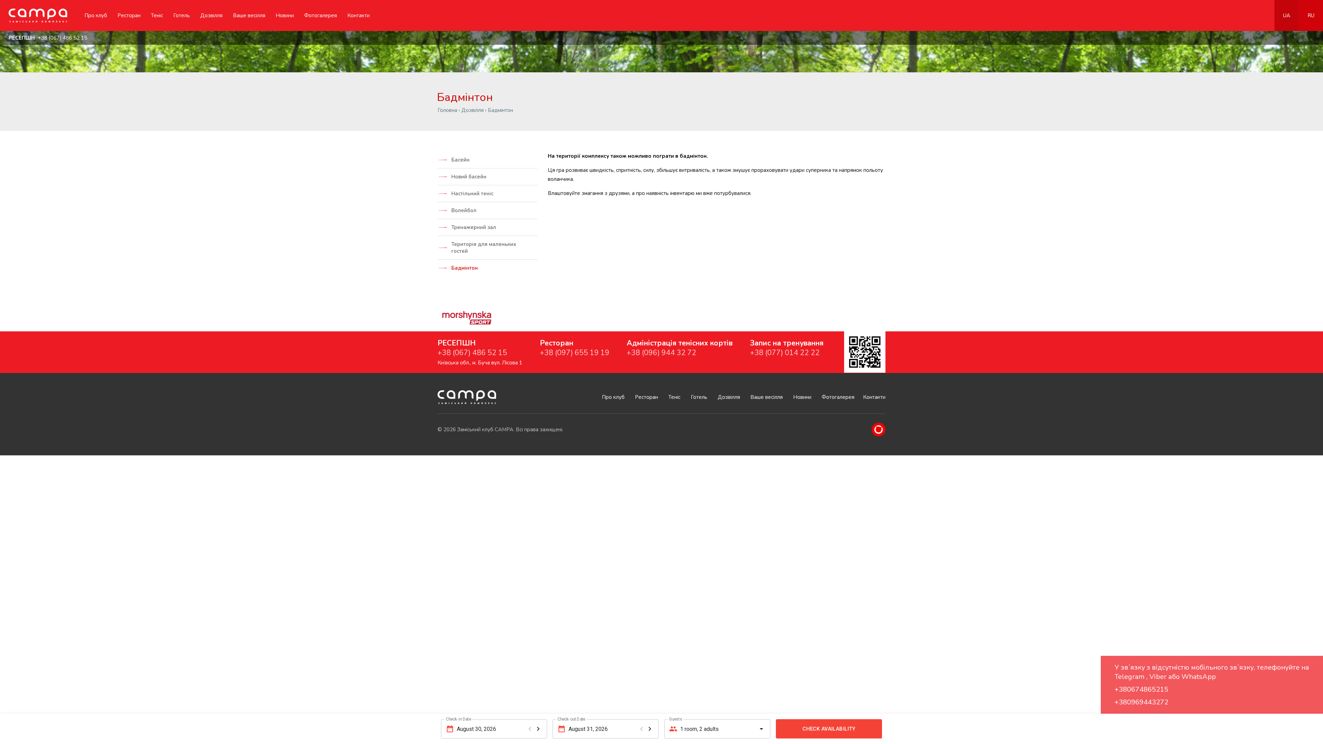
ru (1310, 15)
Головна (447, 110)
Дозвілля (211, 15)
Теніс (157, 15)
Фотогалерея (320, 15)
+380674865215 (1141, 689)
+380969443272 (1141, 702)
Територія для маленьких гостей (483, 248)
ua (1286, 15)
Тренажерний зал (473, 227)
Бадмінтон (464, 268)
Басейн (460, 159)
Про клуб (95, 15)
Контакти (358, 15)
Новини (285, 15)
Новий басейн (468, 176)
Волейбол (463, 210)
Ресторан (129, 15)
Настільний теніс (472, 193)
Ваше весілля (249, 15)
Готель (181, 15)
